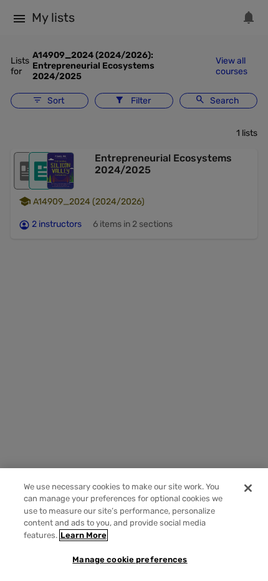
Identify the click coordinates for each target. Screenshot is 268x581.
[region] (134, 524)
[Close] (248, 488)
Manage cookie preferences (129, 559)
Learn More (83, 535)
